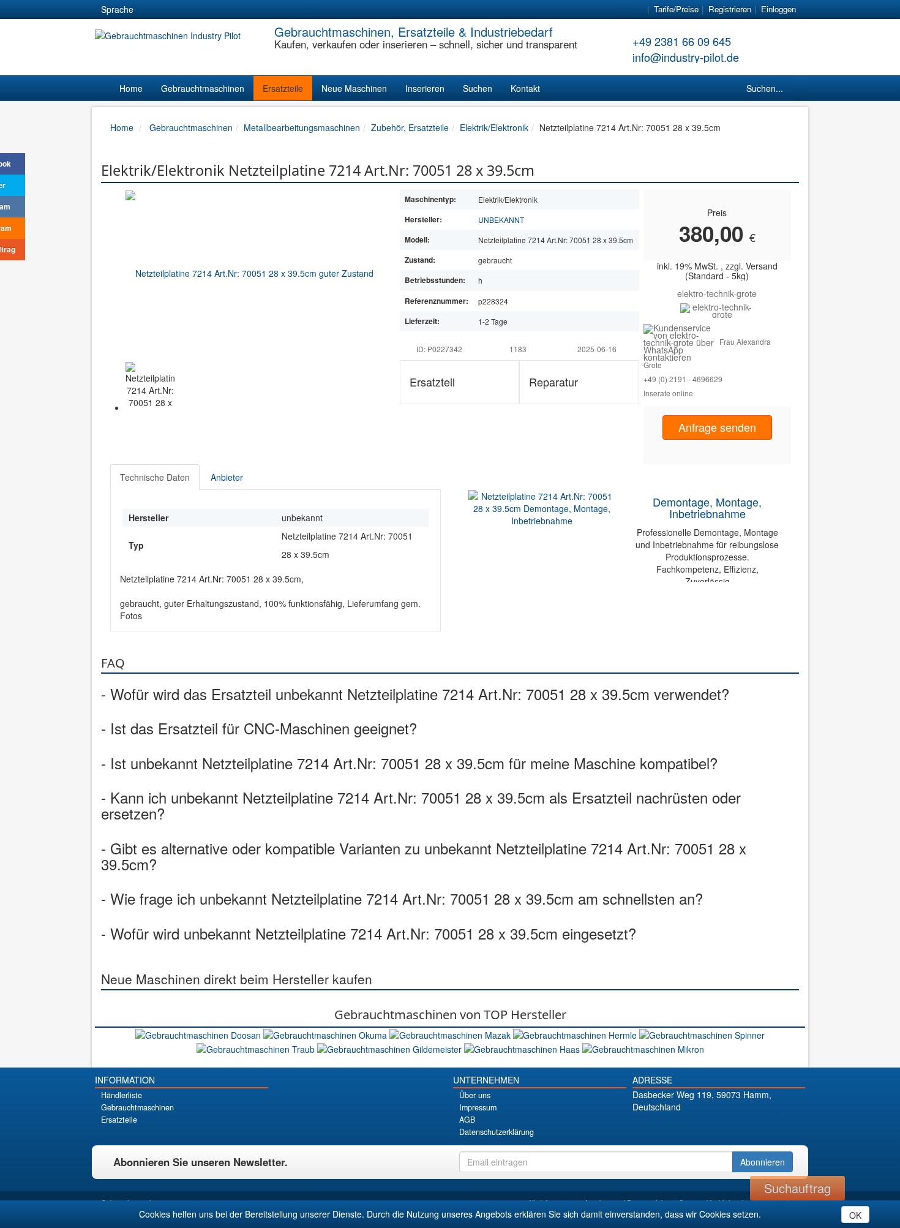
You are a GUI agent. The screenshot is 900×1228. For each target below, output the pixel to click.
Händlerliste (121, 1095)
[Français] (239, 10)
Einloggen (778, 9)
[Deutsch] (150, 10)
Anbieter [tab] (227, 477)
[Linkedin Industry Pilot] (740, 1128)
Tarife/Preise (676, 9)
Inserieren (424, 88)
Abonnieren (762, 1162)
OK (855, 1215)
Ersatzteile (283, 88)
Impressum (478, 1107)
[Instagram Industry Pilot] (761, 1128)
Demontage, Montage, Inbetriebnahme (707, 508)
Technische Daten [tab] (155, 477)
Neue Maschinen (354, 88)
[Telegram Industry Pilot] (718, 1128)
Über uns (474, 1095)
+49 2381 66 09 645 (681, 41)
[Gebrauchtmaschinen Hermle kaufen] (576, 1034)
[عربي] (261, 10)
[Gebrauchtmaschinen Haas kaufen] (523, 1047)
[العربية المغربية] (217, 10)
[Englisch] (172, 10)
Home (131, 88)
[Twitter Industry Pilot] (697, 1128)
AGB (467, 1119)
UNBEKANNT (501, 219)
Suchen (477, 88)
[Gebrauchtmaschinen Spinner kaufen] (702, 1034)
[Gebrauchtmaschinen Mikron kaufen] (643, 1047)
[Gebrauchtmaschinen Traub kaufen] (257, 1047)
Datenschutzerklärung (496, 1131)
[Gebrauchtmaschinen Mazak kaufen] (451, 1034)
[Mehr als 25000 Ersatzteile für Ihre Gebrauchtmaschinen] (717, 309)
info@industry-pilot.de (685, 57)
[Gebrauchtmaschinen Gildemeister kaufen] (390, 1047)
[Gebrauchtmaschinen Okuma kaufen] (326, 1034)
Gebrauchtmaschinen (202, 88)
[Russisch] (194, 10)
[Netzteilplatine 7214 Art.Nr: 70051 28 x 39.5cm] (249, 272)
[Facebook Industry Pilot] (675, 1128)
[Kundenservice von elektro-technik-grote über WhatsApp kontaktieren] (681, 341)
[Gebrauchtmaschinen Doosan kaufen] (199, 1034)
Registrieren (729, 9)
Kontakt (525, 88)
